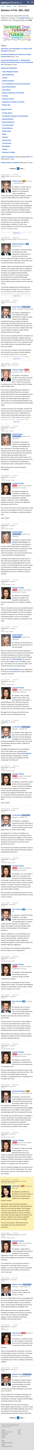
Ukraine (4, 78)
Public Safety (6, 131)
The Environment (8, 125)
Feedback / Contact (7, 1442)
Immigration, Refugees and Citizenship (15, 116)
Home (2, 6)
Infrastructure (6, 140)
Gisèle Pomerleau (8, 81)
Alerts (3, 1437)
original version (24, 18)
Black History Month (9, 87)
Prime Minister (17, 659)
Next (22, 168)
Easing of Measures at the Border (13, 93)
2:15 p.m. (3, 177)
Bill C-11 (30, 157)
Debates (9, 6)
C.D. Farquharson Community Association (16, 84)
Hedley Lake (6, 105)
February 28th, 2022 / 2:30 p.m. (8, 1182)
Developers (5, 1446)
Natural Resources (8, 122)
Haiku (3, 1444)
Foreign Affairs (7, 113)
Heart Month (6, 90)
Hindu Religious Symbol (10, 72)
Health (4, 134)
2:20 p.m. (3, 429)
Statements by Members (9, 68)
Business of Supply (8, 152)
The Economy (6, 143)
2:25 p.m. (3, 812)
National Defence (7, 119)
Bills (19, 1432)
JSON (10, 1446)
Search (3, 1435)
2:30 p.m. (3, 1135)
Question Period (6, 109)
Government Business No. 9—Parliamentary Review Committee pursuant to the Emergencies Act (17, 62)
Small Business (7, 128)
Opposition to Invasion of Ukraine (13, 102)
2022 (15, 6)
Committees (5, 1434)
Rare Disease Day (8, 75)
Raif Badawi (6, 146)
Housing (5, 96)
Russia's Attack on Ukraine (10, 162)
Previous (13, 168)
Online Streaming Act (8, 157)
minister (15, 542)
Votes (19, 1434)
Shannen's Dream (8, 99)
